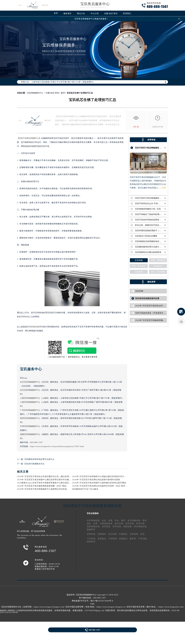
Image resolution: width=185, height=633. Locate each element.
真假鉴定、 (103, 538)
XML (92, 604)
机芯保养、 (113, 534)
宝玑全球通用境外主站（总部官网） (17, 607)
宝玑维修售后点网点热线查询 (148, 252)
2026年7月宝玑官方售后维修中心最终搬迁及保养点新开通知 (99, 483)
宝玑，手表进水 (139, 266)
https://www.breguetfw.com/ (171, 607)
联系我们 (127, 13)
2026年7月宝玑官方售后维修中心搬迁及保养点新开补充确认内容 (46, 480)
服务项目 (67, 13)
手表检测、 (113, 538)
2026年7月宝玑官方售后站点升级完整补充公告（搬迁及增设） (45, 476)
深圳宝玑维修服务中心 (30, 418)
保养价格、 (92, 534)
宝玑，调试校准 (158, 260)
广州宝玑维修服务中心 (30, 410)
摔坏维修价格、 (141, 526)
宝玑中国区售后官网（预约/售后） (141, 607)
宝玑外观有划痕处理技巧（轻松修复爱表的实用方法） (159, 231)
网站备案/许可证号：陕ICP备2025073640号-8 (92, 601)
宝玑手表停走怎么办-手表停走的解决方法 (153, 203)
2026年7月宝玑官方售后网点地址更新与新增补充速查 (96, 480)
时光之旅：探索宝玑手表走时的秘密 (151, 225)
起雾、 (96, 523)
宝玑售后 (158, 266)
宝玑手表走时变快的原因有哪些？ (150, 220)
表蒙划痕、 (128, 526)
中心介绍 (95, 13)
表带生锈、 (141, 523)
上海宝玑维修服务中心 (30, 398)
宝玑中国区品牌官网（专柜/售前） (80, 607)
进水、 (145, 520)
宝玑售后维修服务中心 (86, 595)
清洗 (142, 534)
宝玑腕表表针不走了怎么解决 (85, 489)
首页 (56, 13)
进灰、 (90, 523)
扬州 (63, 93)
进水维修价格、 (134, 520)
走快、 (105, 520)
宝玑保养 (139, 272)
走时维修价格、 (94, 520)
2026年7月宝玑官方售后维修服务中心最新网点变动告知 (42, 489)
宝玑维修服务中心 (35, 93)
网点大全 (81, 13)
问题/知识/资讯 (111, 13)
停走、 (118, 520)
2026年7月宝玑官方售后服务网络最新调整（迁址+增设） (42, 486)
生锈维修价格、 (107, 523)
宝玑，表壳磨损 (158, 272)
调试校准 (91, 542)
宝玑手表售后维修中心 (29, 138)
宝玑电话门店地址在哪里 (146, 236)
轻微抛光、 (124, 538)
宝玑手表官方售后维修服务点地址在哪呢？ (154, 148)
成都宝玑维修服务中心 (30, 434)
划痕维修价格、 (94, 526)
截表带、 (134, 538)
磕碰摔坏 (91, 529)
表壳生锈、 (130, 523)
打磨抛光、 (124, 534)
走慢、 (111, 520)
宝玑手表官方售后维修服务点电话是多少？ (154, 198)
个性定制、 (92, 538)
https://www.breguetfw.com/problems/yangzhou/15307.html (57, 446)
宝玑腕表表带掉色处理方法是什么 (39, 459)
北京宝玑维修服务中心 (30, 382)
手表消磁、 (143, 538)
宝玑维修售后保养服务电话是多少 (150, 241)
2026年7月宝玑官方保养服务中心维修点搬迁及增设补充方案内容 (101, 476)
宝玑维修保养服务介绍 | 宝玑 (148, 209)
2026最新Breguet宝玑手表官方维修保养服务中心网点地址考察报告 (47, 483)
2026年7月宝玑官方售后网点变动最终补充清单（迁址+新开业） (100, 486)
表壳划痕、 (107, 526)
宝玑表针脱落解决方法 (34, 464)
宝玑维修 (139, 260)
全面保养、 (135, 534)
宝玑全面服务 (93, 513)
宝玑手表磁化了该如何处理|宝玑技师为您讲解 (155, 214)
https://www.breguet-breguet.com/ (49, 607)
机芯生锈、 (120, 523)
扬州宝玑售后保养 (33, 327)
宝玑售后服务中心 (95, 4)
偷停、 (124, 520)
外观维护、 (103, 534)
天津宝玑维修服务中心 (30, 426)
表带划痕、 (118, 526)
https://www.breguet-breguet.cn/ (111, 607)
